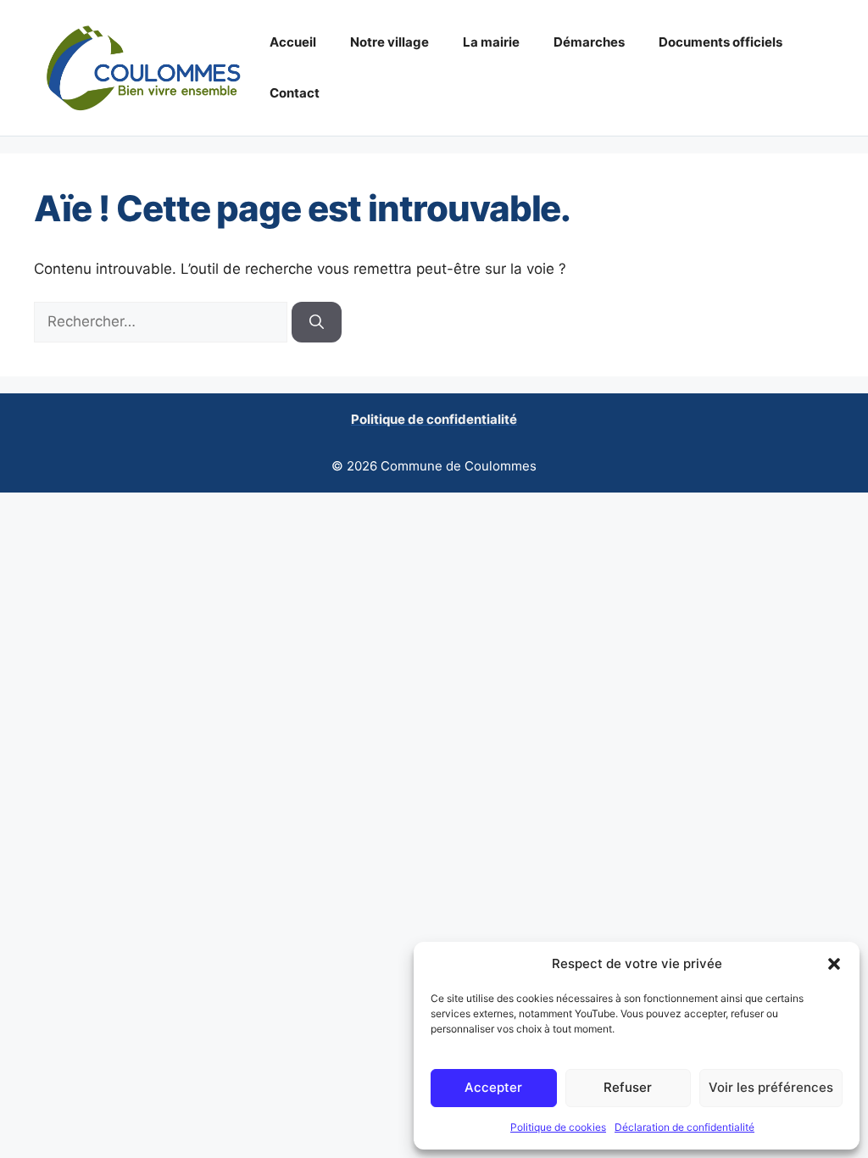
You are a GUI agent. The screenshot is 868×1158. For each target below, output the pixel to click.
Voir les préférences (771, 1087)
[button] (834, 963)
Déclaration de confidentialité (684, 1127)
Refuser (628, 1087)
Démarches (589, 42)
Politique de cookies (558, 1127)
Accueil (293, 42)
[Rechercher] (317, 322)
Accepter (493, 1087)
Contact (295, 93)
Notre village (389, 42)
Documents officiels (720, 42)
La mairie (491, 42)
